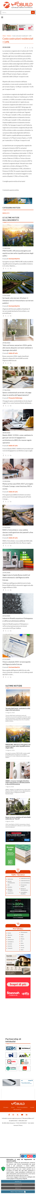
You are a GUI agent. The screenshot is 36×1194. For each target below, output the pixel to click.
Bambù (9, 937)
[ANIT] (25, 1055)
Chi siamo (5, 1107)
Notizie (9, 35)
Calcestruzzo (11, 939)
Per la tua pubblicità (22, 1107)
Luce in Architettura (25, 882)
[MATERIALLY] (25, 1048)
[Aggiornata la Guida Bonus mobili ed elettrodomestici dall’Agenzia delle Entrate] (18, 560)
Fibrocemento (24, 932)
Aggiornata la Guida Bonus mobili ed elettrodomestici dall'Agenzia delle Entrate (16, 577)
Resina (22, 945)
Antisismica (10, 879)
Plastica (22, 938)
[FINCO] (25, 1061)
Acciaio (9, 933)
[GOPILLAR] (11, 1068)
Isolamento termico (25, 880)
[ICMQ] (11, 1061)
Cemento (10, 943)
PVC (22, 941)
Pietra (22, 936)
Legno (22, 934)
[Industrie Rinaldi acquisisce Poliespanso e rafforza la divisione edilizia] (18, 603)
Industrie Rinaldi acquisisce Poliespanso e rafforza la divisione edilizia (18, 619)
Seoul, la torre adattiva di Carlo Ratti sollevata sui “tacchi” (17, 818)
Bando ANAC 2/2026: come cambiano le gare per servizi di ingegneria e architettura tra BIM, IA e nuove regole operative (18, 439)
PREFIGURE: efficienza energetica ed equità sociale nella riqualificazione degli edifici (18, 253)
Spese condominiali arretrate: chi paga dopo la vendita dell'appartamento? (17, 393)
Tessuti (22, 947)
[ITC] (11, 1048)
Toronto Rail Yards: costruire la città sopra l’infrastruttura (17, 709)
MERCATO (6, 213)
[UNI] (11, 1055)
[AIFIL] (25, 1068)
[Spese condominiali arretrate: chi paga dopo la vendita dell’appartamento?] (18, 377)
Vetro (22, 949)
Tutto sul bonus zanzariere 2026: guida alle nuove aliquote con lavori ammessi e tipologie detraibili (18, 347)
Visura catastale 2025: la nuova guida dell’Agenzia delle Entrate (16, 663)
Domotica (10, 887)
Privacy (21, 1125)
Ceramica (10, 946)
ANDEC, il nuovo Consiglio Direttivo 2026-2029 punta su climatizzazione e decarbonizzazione (17, 782)
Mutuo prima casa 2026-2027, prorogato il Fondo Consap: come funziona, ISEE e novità (18, 486)
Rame (22, 943)
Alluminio (10, 935)
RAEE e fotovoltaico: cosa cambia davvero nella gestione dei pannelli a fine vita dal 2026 (18, 532)
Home (4, 35)
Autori (12, 1107)
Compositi (10, 948)
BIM (9, 885)
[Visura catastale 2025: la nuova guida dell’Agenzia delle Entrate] (18, 645)
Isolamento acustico (25, 878)
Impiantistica (10, 893)
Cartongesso (10, 941)
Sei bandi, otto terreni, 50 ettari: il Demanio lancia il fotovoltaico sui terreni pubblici (18, 300)
